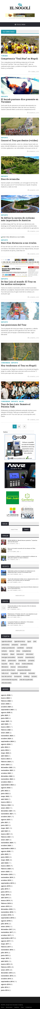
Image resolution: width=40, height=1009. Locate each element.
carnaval (29, 648)
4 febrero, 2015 (34, 151)
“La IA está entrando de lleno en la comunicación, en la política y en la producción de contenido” (23, 579)
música (13, 667)
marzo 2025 (5, 727)
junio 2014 (5, 990)
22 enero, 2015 (34, 297)
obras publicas (22, 667)
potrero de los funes (8, 670)
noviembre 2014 (7, 976)
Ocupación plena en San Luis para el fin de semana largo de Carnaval (22, 606)
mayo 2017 (5, 944)
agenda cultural (7, 641)
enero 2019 (5, 906)
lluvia (17, 664)
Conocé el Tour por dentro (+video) (19, 140)
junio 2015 (5, 955)
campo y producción (8, 648)
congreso (5, 654)
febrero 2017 (6, 947)
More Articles (20, 595)
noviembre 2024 (7, 736)
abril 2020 (4, 863)
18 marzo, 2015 (34, 113)
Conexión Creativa (17, 1005)
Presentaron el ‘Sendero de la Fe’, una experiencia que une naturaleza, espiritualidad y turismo (22, 614)
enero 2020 (5, 871)
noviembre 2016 (7, 950)
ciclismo (4, 651)
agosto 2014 (5, 984)
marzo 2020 (5, 866)
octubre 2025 (6, 707)
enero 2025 (5, 733)
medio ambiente (27, 664)
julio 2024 (4, 747)
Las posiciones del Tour (13, 324)
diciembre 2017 (6, 929)
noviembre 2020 (7, 843)
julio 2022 (4, 791)
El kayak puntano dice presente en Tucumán (19, 100)
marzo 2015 (5, 964)
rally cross (5, 673)
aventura (24, 645)
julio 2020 (4, 854)
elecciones (29, 654)
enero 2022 (5, 808)
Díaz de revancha (10, 179)
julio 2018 (4, 924)
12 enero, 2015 (34, 420)
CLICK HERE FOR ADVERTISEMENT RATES (20, 18)
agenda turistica (19, 641)
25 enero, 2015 (34, 231)
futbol (4, 660)
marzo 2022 (5, 802)
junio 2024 (5, 750)
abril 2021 (4, 831)
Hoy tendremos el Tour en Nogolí (19, 365)
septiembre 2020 (7, 848)
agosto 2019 (5, 886)
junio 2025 (5, 718)
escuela (20, 657)
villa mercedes (6, 683)
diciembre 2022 (6, 776)
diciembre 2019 (6, 874)
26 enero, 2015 (34, 190)
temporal (23, 673)
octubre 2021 (6, 817)
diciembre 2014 (6, 973)
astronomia (5, 645)
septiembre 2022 (7, 785)
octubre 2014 (6, 979)
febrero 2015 (6, 967)
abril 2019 (4, 898)
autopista (15, 645)
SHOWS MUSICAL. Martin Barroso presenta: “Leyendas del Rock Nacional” (22, 541)
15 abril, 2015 (34, 72)
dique (12, 654)
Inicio (2, 1007)
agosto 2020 (5, 851)
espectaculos (30, 657)
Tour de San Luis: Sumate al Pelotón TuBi (15, 405)
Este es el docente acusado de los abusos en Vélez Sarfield (21, 549)
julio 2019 (4, 889)
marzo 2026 (5, 698)
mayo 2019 (5, 895)
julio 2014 (4, 987)
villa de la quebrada (26, 679)
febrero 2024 (6, 762)
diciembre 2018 (6, 909)
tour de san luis (7, 676)
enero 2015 (5, 970)
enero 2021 (5, 840)
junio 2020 (5, 857)
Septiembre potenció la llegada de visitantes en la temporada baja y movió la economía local (21, 571)
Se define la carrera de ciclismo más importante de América (18, 219)
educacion (20, 654)
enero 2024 (5, 765)
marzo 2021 (5, 834)
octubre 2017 (6, 935)
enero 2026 (5, 704)
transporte (17, 676)
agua (29, 641)
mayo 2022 (5, 796)
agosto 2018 (5, 921)
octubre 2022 (6, 782)
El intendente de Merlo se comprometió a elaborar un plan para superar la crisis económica (22, 557)
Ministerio (5, 667)
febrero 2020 (6, 869)
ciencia (11, 651)
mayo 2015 (5, 958)
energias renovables (8, 657)
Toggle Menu (20, 24)
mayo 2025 (5, 721)
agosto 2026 (5, 695)
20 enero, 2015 (34, 376)
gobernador (12, 660)
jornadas (31, 660)
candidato (20, 648)
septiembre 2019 (7, 883)
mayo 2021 (5, 828)
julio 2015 (4, 953)
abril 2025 (4, 724)
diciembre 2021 (6, 811)
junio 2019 (5, 892)
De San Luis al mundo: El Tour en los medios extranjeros (18, 282)
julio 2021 (4, 822)
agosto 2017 (5, 941)
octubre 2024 (6, 738)
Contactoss (28, 1007)
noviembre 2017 (7, 932)
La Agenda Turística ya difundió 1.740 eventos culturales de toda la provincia (20, 622)
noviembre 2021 (7, 814)
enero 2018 (5, 926)
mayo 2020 (5, 860)
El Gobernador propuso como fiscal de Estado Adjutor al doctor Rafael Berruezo (23, 587)
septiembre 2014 (7, 981)
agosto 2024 (5, 744)
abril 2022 (4, 799)
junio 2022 (5, 793)
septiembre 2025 (7, 710)
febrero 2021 (6, 837)
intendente (22, 660)
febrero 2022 (6, 805)
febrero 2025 (6, 730)
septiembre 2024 (7, 741)
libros (11, 664)
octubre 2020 (6, 845)
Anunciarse (9, 1007)
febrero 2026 (6, 701)
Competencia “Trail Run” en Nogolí (19, 58)
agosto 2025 (5, 712)
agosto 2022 (5, 788)
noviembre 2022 (7, 779)
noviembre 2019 (7, 877)
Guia (22, 1007)
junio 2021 (5, 825)
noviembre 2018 (7, 912)
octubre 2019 (6, 880)
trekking (26, 676)
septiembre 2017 (7, 938)
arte (34, 641)
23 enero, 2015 (34, 254)
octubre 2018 (6, 915)
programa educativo (24, 670)
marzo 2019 (5, 900)
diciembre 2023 (6, 767)
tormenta (32, 673)
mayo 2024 (5, 753)
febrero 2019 (6, 903)
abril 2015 (4, 961)
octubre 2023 (6, 773)
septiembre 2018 (7, 918)
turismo (34, 676)
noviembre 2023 (7, 770)
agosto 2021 (5, 819)
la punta (4, 664)
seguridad (14, 673)
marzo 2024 (5, 759)
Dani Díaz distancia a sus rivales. (19, 243)
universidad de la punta (9, 679)
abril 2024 (4, 756)
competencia (26, 651)
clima (18, 651)
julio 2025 (4, 715)
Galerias (16, 1007)
